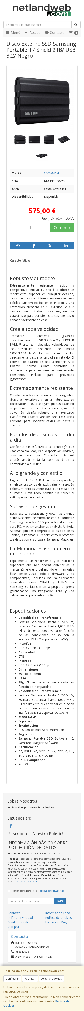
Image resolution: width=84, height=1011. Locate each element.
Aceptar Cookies (51, 978)
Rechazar (30, 978)
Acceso (34, 32)
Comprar (62, 227)
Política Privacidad (20, 917)
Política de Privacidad (26, 881)
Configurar (12, 978)
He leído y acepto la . (38, 891)
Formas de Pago (56, 922)
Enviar (59, 901)
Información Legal (58, 913)
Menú (15, 32)
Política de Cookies (58, 917)
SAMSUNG (51, 173)
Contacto (57, 32)
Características (20, 260)
